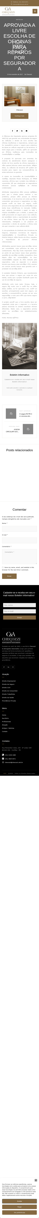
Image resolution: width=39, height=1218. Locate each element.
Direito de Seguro (8, 682)
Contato (4, 729)
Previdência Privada (9, 698)
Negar (19, 1207)
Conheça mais (19, 116)
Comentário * (6, 544)
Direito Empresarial (9, 678)
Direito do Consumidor (10, 688)
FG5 (5, 771)
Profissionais (6, 719)
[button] (36, 1180)
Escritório (5, 716)
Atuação (5, 722)
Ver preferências (19, 1212)
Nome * (4, 521)
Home (4, 712)
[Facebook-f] (4, 664)
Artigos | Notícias (8, 726)
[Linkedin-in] (8, 664)
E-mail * (5, 532)
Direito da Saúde (8, 695)
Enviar (9, 573)
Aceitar (19, 1201)
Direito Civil (6, 685)
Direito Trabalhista (8, 691)
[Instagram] (13, 664)
